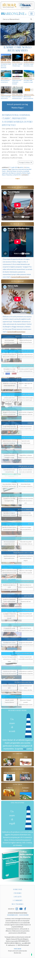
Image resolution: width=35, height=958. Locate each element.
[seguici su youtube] (21, 909)
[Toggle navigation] (31, 14)
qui (24, 748)
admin (21, 167)
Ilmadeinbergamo (12, 915)
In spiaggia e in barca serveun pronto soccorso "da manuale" (9, 616)
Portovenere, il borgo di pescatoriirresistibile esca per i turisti (25, 702)
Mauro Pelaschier (7, 175)
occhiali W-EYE (16, 175)
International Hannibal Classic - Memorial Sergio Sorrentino (16, 170)
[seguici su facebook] (25, 909)
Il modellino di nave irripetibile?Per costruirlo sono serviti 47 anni (25, 501)
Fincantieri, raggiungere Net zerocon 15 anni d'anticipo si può (25, 385)
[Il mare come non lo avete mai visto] (17, 34)
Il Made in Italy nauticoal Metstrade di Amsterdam (16, 82)
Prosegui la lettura (24, 162)
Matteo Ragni (26, 173)
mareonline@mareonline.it (20, 277)
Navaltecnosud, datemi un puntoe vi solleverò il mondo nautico (9, 587)
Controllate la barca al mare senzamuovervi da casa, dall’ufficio (25, 688)
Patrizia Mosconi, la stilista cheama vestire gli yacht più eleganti (25, 558)
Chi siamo (17, 893)
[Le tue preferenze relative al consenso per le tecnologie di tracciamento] (31, 954)
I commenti (17, 900)
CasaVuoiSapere (24, 915)
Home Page (17, 889)
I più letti (17, 897)
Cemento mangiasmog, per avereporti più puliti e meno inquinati (9, 688)
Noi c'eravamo (17, 904)
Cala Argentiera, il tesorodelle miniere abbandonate (6, 66)
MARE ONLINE (17, 949)
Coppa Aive (14, 169)
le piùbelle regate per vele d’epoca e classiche (15, 172)
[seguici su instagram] (16, 909)
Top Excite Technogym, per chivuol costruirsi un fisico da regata (9, 659)
